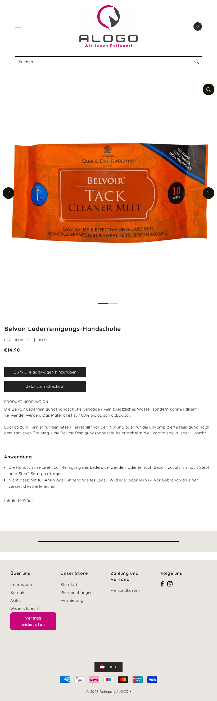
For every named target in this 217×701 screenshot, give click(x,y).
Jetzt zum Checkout (45, 386)
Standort (69, 584)
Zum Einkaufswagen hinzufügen (45, 372)
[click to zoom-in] (208, 89)
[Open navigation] (18, 26)
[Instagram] (170, 584)
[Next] (208, 193)
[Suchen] (197, 62)
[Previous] (8, 193)
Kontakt (18, 592)
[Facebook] (162, 584)
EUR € (112, 667)
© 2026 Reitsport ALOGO (107, 691)
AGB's (16, 600)
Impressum (21, 584)
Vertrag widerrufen (33, 621)
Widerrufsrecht (24, 608)
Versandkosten (125, 590)
